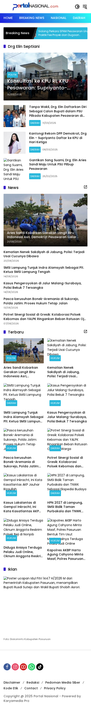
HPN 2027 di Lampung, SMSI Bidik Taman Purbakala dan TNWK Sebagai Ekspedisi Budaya (65, 507)
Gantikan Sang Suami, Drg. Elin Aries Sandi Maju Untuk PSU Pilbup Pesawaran (57, 164)
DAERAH (35, 123)
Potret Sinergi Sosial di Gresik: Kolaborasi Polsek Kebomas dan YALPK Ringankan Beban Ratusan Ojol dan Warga (45, 317)
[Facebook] (7, 666)
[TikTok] (39, 666)
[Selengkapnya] (85, 187)
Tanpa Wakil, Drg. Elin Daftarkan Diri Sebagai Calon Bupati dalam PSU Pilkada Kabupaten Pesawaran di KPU (57, 113)
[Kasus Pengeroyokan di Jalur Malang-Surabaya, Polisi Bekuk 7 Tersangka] (67, 395)
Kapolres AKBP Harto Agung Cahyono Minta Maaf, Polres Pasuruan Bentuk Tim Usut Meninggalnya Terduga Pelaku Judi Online (66, 554)
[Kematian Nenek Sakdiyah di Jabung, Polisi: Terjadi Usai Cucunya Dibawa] (67, 350)
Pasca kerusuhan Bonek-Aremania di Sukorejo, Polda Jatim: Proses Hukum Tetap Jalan (41, 301)
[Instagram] (15, 666)
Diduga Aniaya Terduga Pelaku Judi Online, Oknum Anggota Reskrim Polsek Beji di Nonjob (24, 552)
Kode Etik (11, 688)
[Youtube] (23, 666)
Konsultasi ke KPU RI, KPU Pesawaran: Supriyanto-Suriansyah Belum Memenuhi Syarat (43, 84)
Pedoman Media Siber (62, 682)
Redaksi (33, 682)
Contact (31, 688)
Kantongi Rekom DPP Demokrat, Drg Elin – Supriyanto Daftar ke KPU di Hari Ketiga (58, 137)
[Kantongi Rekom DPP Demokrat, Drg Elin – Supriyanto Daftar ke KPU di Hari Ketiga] (15, 143)
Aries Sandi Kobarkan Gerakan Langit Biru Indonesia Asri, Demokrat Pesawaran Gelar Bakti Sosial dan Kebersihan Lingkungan (22, 372)
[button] (77, 6)
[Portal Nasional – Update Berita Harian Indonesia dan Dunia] (37, 6)
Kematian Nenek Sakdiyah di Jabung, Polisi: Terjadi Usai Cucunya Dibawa (44, 254)
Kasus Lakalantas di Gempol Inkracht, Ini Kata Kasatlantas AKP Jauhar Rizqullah (21, 507)
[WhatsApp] (31, 666)
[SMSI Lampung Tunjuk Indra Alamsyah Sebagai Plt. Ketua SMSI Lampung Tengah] (24, 395)
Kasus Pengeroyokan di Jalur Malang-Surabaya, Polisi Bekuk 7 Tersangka (43, 285)
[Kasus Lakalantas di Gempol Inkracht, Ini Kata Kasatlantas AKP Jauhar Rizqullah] (24, 485)
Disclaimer (12, 682)
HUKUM (55, 358)
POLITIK (12, 74)
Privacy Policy (55, 688)
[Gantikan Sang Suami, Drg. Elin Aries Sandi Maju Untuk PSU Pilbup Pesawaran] (15, 169)
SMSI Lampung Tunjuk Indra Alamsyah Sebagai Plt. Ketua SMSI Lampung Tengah (44, 270)
